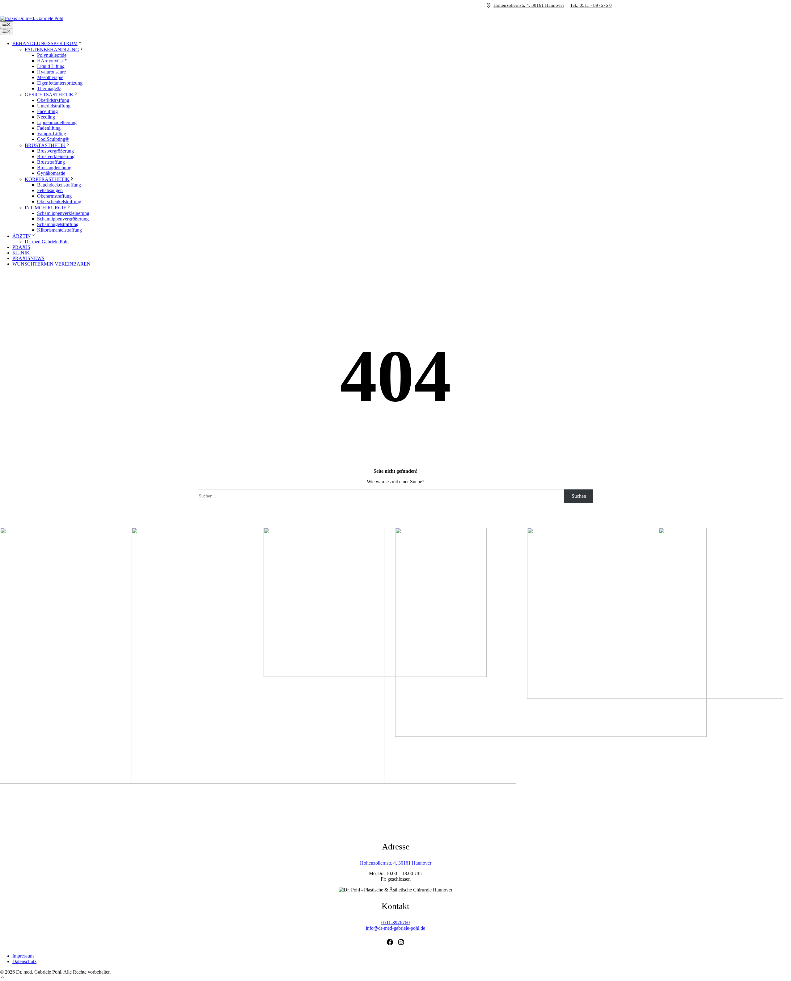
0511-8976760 (395, 922)
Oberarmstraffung (54, 196)
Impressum (23, 955)
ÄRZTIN (21, 236)
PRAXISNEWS (28, 258)
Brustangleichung (54, 167)
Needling (46, 116)
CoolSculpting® (53, 139)
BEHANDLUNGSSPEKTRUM (45, 43)
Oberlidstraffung (53, 100)
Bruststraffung (51, 162)
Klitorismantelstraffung (59, 230)
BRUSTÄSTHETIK (45, 145)
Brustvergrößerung (55, 150)
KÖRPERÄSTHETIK (47, 179)
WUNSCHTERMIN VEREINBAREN (51, 263)
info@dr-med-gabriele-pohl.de (395, 928)
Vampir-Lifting (51, 133)
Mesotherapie (50, 77)
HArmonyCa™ (52, 60)
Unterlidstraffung (53, 105)
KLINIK (21, 252)
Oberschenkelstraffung (59, 201)
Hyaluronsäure (51, 71)
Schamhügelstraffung (57, 224)
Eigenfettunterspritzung (59, 83)
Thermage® (49, 88)
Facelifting (47, 111)
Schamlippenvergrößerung (63, 218)
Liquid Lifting (51, 66)
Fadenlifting (49, 128)
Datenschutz (24, 961)
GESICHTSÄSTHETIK (49, 94)
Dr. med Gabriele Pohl (47, 241)
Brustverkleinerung (55, 156)
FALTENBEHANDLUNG (52, 49)
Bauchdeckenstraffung (59, 184)
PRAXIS (21, 247)
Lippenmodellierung (57, 122)
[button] (2, 978)
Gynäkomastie (51, 173)
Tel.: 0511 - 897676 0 (591, 5)
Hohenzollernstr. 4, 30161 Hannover (528, 5)
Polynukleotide (51, 55)
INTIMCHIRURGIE (45, 207)
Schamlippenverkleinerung (63, 213)
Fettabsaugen (50, 190)
